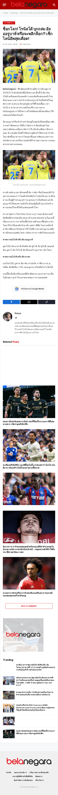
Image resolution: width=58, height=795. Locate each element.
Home (5, 13)
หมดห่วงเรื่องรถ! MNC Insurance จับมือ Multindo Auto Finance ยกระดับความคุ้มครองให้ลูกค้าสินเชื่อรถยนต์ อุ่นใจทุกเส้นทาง (35, 707)
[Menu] (4, 5)
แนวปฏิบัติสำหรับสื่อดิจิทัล (23, 776)
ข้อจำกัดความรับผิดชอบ (23, 780)
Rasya (18, 313)
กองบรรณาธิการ (20, 772)
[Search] (53, 5)
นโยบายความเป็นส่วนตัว (39, 772)
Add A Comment (29, 606)
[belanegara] (29, 4)
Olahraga (14, 13)
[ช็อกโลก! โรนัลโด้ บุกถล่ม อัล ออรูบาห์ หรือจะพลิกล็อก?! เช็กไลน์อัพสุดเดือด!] (29, 66)
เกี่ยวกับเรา (39, 780)
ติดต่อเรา (39, 776)
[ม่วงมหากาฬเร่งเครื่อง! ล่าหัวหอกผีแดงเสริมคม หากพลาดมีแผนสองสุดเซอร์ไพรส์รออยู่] (29, 573)
